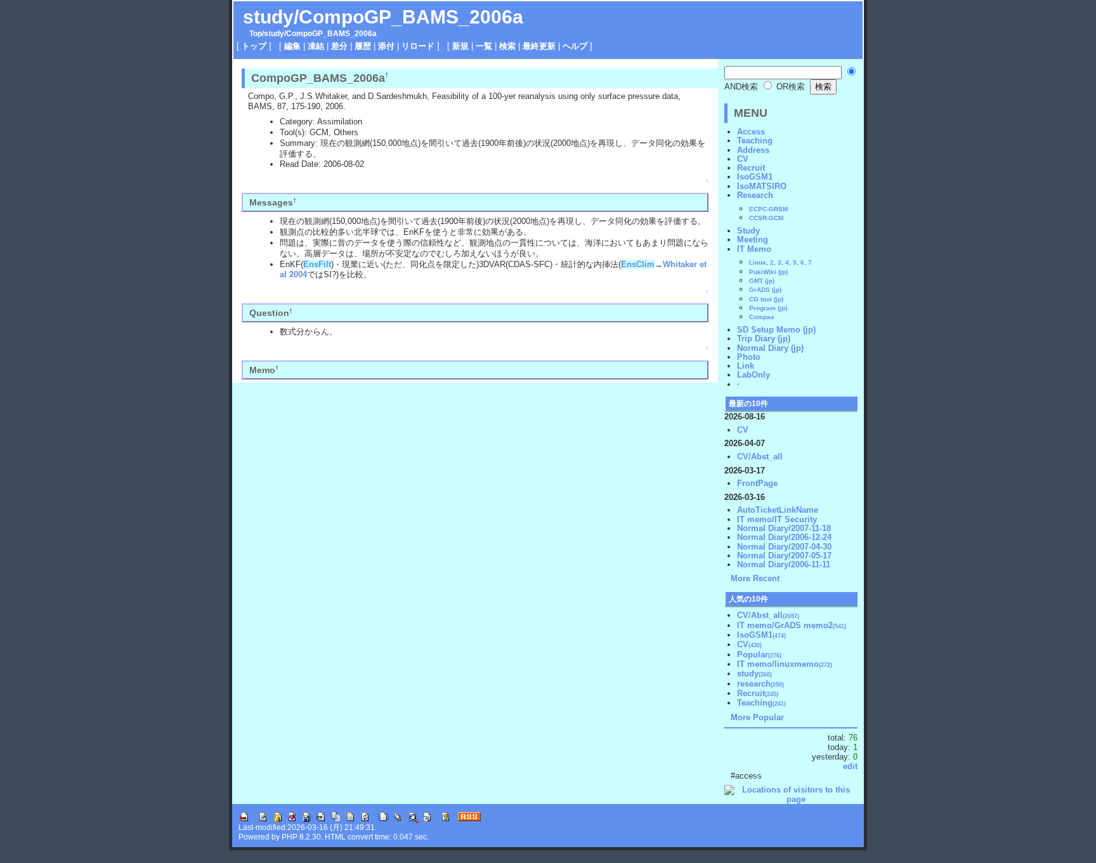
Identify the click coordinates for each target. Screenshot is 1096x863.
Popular (759, 654)
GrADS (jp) (765, 289)
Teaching (755, 140)
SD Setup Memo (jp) (776, 329)
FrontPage (757, 483)
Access (751, 131)
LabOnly (753, 374)
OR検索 (789, 86)
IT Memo (754, 249)
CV (742, 159)
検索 (507, 46)
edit (850, 766)
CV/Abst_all (760, 456)
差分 (339, 46)
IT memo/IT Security (777, 519)
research (760, 683)
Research (755, 195)
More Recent (755, 578)
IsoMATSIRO (761, 186)
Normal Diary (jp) (770, 348)
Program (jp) (768, 308)
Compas (761, 316)
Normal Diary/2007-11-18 (784, 528)
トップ (254, 46)
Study (748, 230)
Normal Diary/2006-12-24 (784, 537)
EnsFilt (317, 264)
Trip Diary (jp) (763, 338)
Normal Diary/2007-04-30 (784, 546)
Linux (757, 262)
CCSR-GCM (766, 217)
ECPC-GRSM (768, 209)
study (274, 33)
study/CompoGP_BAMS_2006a (383, 16)
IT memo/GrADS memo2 (791, 625)
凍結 (316, 46)
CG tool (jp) (766, 299)
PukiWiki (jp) (768, 271)
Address (753, 150)
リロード (417, 46)
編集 (292, 46)
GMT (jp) (761, 280)
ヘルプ (575, 46)
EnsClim (638, 264)
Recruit (751, 168)
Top (255, 33)
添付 (386, 46)
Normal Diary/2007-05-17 (784, 555)
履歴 (363, 46)
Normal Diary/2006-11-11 (783, 564)
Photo (748, 357)
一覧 (484, 46)
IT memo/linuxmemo (784, 664)
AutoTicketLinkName (777, 510)
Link (745, 366)
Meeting (752, 239)
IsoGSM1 (755, 176)
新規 (460, 46)
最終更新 (539, 46)
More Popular (757, 717)
